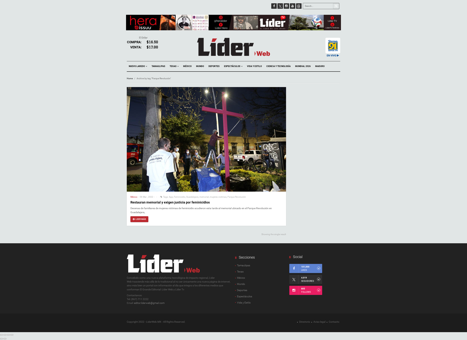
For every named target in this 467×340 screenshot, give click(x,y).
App (171, 197)
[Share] (4, 334)
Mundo (200, 66)
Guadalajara (192, 197)
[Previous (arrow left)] (1, 338)
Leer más (141, 219)
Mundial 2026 (303, 66)
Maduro (320, 66)
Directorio (304, 321)
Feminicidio (179, 197)
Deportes (214, 66)
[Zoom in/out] (11, 334)
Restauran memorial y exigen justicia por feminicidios (170, 202)
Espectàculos (244, 296)
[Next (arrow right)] (4, 338)
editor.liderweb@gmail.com (149, 302)
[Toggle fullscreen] (8, 334)
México (187, 66)
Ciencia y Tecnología (278, 66)
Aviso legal (319, 321)
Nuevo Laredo (137, 66)
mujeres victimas (218, 197)
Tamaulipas (158, 66)
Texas (173, 66)
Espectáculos (232, 66)
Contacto (334, 321)
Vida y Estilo (254, 66)
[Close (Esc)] (1, 334)
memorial (204, 197)
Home (130, 78)
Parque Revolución (236, 197)
